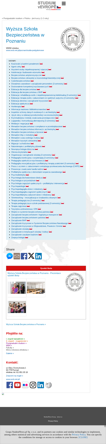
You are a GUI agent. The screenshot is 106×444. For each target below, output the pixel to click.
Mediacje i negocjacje (20, 123)
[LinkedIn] (38, 258)
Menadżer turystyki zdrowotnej (24, 141)
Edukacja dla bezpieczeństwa (24, 89)
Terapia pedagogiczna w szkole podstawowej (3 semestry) (36, 203)
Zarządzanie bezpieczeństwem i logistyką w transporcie (35, 215)
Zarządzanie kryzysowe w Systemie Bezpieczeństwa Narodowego (39, 223)
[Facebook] (24, 258)
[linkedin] (40, 388)
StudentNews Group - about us (53, 417)
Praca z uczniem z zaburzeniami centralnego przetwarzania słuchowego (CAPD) (45, 166)
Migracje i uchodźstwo (21, 143)
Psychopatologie (18, 186)
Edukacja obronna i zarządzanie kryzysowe (30, 101)
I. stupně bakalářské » (15, 339)
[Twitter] (31, 257)
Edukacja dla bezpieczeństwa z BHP (27, 92)
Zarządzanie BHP (19, 220)
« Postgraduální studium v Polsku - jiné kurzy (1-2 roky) (25, 18)
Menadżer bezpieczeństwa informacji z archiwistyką (33, 129)
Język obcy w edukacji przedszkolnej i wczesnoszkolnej (35, 115)
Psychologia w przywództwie (23, 180)
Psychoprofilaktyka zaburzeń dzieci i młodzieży (31, 195)
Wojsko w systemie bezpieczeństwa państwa (30, 212)
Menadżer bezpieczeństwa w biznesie (27, 132)
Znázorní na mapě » (14, 376)
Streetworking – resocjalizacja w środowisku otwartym (34, 197)
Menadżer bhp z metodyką (22, 135)
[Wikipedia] (48, 388)
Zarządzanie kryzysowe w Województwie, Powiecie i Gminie (37, 226)
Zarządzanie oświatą (20, 229)
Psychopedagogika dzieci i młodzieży (27, 189)
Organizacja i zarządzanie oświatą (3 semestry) (31, 155)
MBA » (9, 345)
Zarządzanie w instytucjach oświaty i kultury (30, 232)
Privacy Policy (79, 434)
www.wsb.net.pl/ (13, 379)
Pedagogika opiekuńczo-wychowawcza (28, 160)
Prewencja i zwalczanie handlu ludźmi (27, 169)
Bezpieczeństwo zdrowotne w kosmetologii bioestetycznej (36, 78)
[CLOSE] (83, 437)
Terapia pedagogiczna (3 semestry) (26, 200)
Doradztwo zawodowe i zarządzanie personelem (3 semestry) (37, 84)
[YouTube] (17, 388)
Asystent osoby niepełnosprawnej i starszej (29, 69)
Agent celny (16, 66)
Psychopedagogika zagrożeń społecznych (29, 192)
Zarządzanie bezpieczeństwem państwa (28, 217)
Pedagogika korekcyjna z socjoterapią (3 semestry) (33, 158)
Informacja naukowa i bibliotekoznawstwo (29, 109)
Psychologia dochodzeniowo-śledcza (27, 178)
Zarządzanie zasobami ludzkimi (25, 235)
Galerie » (10, 353)
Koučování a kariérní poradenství (25, 64)
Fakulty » (10, 348)
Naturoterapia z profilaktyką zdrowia (26, 146)
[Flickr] (25, 388)
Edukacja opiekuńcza (20, 104)
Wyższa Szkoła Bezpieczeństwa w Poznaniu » (26, 324)
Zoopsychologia (18, 237)
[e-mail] (17, 258)
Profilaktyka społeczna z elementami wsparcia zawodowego (37, 172)
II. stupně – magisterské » (17, 341)
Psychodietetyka (18, 175)
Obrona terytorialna (19, 152)
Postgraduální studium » (16, 343)
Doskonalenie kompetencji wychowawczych (30, 86)
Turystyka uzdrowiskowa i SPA (24, 209)
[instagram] (33, 388)
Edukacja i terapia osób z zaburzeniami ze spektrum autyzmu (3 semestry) (43, 98)
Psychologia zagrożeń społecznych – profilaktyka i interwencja (38, 183)
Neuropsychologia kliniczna (23, 149)
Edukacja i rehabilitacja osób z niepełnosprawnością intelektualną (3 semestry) (44, 95)
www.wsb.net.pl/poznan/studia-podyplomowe (25, 50)
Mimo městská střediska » (17, 350)
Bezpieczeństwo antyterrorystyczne (26, 75)
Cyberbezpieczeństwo (21, 81)
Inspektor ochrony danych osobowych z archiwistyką (34, 112)
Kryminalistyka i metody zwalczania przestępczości (33, 118)
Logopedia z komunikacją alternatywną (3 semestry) (33, 121)
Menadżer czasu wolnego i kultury (26, 138)
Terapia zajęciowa (19, 206)
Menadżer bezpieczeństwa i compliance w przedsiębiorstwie (37, 126)
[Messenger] (9, 258)
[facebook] (9, 388)
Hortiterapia (16, 106)
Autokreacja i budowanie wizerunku (26, 72)
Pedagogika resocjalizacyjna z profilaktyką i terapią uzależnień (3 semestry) (43, 163)
